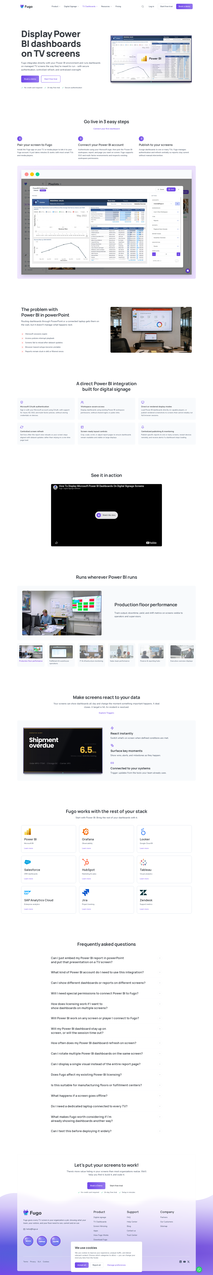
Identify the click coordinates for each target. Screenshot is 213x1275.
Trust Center (132, 1235)
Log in (151, 6)
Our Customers (166, 1222)
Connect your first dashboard (106, 128)
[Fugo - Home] (26, 6)
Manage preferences (116, 1265)
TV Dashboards (88, 6)
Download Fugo (100, 1239)
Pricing (118, 6)
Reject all (97, 1265)
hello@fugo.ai (32, 1229)
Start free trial (166, 6)
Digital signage (99, 1217)
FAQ (129, 1217)
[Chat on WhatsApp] (199, 1270)
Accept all (81, 1265)
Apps (95, 1230)
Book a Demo (96, 1185)
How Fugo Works (100, 1235)
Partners (163, 1217)
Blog (129, 1226)
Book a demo (184, 6)
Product (55, 6)
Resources (105, 6)
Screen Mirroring (100, 1226)
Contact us (131, 1230)
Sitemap (163, 1226)
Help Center (132, 1222)
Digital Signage (70, 6)
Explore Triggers (106, 713)
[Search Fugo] (142, 6)
